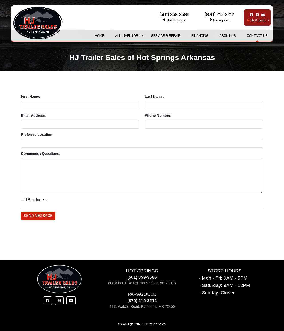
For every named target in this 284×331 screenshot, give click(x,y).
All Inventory (127, 35)
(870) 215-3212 (142, 300)
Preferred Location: (37, 134)
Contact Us (257, 35)
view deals (258, 20)
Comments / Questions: (40, 154)
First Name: (30, 96)
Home (99, 35)
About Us (227, 35)
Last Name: (154, 96)
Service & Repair (165, 35)
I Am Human (36, 199)
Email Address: (33, 115)
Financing (199, 35)
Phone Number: (158, 115)
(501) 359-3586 (142, 277)
